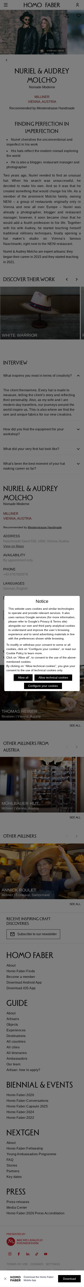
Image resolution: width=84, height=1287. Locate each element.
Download (69, 1278)
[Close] (5, 1279)
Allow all (23, 677)
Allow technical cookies (53, 677)
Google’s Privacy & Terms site (47, 621)
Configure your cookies (43, 685)
